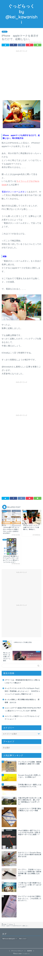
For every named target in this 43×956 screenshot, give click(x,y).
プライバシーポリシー (17, 950)
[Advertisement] (21, 74)
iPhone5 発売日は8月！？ (10, 938)
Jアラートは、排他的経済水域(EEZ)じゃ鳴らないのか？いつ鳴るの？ (22, 681)
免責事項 (29, 950)
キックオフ (23, 938)
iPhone (4, 31)
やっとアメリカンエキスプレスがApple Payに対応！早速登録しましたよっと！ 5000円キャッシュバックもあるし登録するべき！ (22, 691)
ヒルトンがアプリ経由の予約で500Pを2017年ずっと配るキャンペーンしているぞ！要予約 (23, 709)
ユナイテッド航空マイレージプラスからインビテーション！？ (22, 717)
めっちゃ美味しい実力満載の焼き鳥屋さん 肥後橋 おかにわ (22, 701)
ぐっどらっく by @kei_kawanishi (22, 14)
